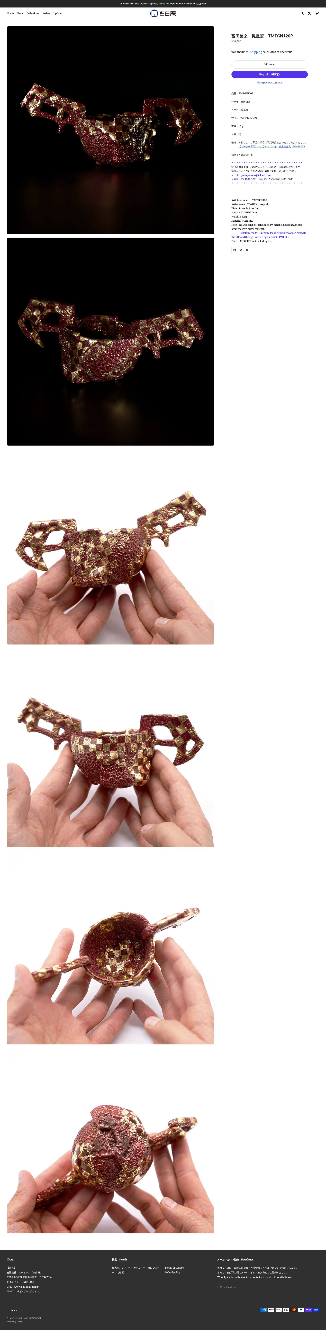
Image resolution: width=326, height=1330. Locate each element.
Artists (46, 13)
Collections (33, 13)
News (20, 13)
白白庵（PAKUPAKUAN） (32, 1318)
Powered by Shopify (15, 1321)
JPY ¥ (12, 1310)
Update (57, 13)
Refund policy (172, 1272)
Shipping (256, 52)
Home (10, 13)
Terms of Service (174, 1267)
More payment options (270, 82)
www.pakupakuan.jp (26, 1286)
